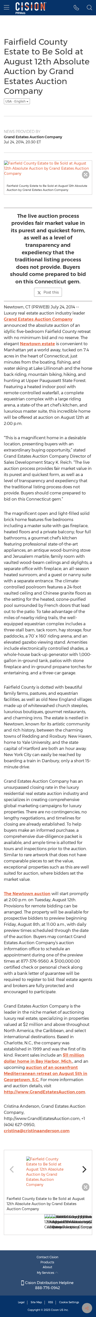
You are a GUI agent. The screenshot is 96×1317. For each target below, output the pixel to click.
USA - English (15, 101)
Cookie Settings (69, 1302)
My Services (46, 1273)
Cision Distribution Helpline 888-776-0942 (48, 1285)
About (47, 1267)
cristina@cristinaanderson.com (37, 1130)
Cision (55, 1310)
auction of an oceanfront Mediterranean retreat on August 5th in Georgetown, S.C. (45, 1073)
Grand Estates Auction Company (38, 319)
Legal (21, 1302)
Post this (51, 292)
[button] (76, 7)
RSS (50, 1302)
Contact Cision (47, 1257)
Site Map (36, 1302)
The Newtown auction (27, 893)
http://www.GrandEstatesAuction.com (44, 1092)
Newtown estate (37, 343)
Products (47, 1262)
